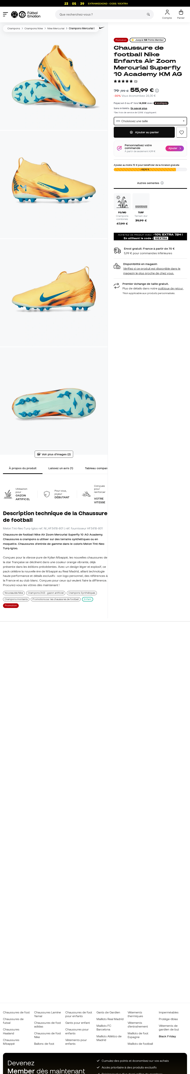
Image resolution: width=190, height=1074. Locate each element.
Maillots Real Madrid (110, 1019)
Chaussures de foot (16, 1012)
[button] (162, 183)
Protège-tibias (168, 1019)
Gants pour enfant (77, 1022)
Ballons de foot (44, 1043)
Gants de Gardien (108, 1012)
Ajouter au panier (146, 132)
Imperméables (168, 1012)
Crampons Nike (33, 28)
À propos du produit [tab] (23, 468)
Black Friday (167, 1036)
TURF (141, 212)
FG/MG (122, 212)
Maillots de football (140, 1043)
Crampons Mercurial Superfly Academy (92, 28)
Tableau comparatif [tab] (98, 468)
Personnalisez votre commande (138, 147)
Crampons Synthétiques (81, 592)
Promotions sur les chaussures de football (55, 599)
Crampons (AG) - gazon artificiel (45, 592)
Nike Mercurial (55, 28)
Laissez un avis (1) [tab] (60, 468)
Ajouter (172, 148)
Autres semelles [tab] (148, 183)
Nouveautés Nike (14, 592)
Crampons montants (16, 599)
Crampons (13, 28)
